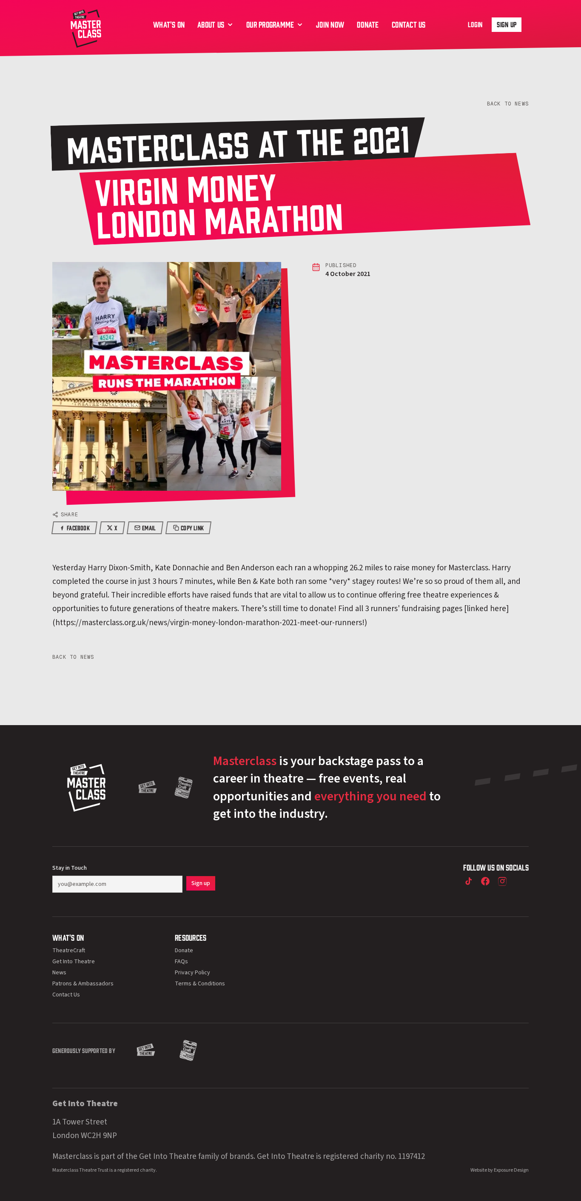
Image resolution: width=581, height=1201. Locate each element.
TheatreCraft (68, 950)
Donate (184, 950)
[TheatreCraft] (183, 788)
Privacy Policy (192, 972)
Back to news (508, 103)
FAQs (181, 961)
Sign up (506, 24)
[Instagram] (502, 881)
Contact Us (66, 994)
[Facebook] (485, 881)
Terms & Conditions (200, 983)
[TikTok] (468, 881)
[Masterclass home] (86, 27)
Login (475, 24)
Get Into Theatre (73, 961)
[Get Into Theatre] (147, 787)
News (59, 972)
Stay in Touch (69, 868)
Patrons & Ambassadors (83, 983)
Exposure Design (511, 1170)
